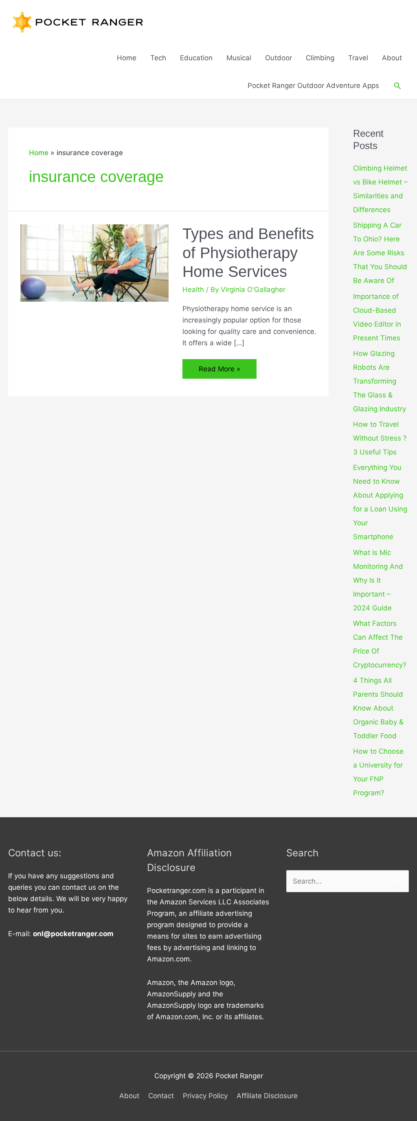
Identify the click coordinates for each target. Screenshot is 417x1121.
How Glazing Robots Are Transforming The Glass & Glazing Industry (379, 381)
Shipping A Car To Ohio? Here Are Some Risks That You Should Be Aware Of (380, 253)
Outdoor (278, 58)
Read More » (221, 371)
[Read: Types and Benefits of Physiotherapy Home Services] (94, 263)
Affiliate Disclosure (267, 1096)
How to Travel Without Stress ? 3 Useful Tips (380, 438)
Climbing (320, 58)
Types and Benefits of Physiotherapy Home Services (248, 252)
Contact (161, 1096)
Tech (158, 58)
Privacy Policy (205, 1096)
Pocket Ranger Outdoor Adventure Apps (313, 85)
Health (193, 289)
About (392, 58)
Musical (238, 58)
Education (196, 58)
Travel (358, 58)
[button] (397, 85)
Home (126, 58)
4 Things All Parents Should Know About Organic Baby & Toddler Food (378, 708)
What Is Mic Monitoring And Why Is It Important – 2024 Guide (378, 580)
